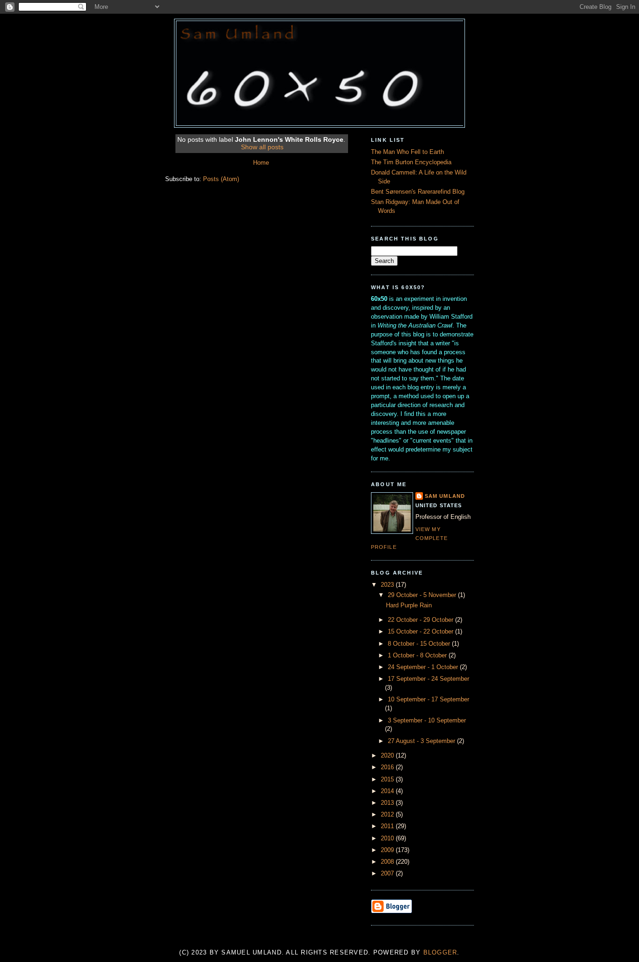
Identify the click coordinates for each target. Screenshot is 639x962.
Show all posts (262, 147)
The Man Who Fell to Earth (407, 152)
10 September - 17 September (428, 699)
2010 (388, 838)
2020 (388, 755)
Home (261, 163)
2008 (388, 862)
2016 (388, 767)
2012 (388, 814)
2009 (388, 850)
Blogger (440, 952)
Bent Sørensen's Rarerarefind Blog (418, 192)
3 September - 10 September (427, 720)
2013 (388, 803)
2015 (388, 779)
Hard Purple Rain (409, 605)
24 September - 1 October (424, 667)
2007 (388, 873)
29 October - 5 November (423, 595)
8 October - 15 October (420, 644)
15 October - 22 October (421, 631)
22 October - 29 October (421, 620)
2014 (388, 791)
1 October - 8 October (418, 655)
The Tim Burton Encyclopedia (411, 162)
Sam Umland (445, 496)
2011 (388, 826)
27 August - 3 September (422, 741)
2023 (388, 585)
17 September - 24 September (428, 679)
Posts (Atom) (221, 179)
